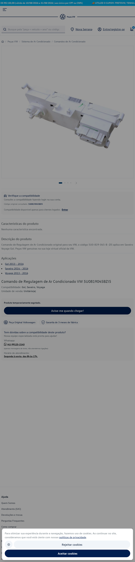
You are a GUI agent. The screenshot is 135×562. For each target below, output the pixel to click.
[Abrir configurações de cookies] (9, 544)
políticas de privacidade (72, 537)
